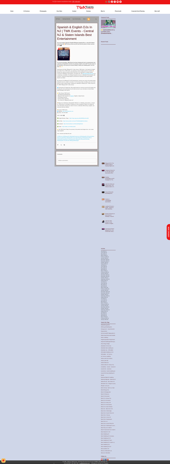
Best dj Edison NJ (105, 448)
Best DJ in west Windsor (106, 406)
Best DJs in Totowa (105, 415)
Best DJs (103, 408)
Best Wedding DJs (105, 444)
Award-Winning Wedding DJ (107, 373)
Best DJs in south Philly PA (107, 423)
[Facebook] (112, 2)
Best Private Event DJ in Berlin (108, 429)
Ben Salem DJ (111, 381)
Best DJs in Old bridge (106, 410)
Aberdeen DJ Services (106, 345)
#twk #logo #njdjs (105, 343)
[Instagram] (115, 2)
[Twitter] (120, 2)
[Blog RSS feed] (88, 19)
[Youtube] (118, 2)
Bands (102, 375)
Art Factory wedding (106, 356)
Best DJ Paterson (105, 394)
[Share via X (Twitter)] (61, 144)
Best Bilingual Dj (105, 389)
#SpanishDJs (104, 331)
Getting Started (66, 19)
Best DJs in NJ (109, 408)
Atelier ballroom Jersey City (107, 364)
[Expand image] (63, 54)
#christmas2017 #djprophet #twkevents (108, 333)
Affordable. (103, 354)
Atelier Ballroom (105, 362)
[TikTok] (109, 2)
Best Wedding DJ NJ (106, 438)
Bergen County (112, 383)
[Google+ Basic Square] (108, 459)
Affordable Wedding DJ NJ (107, 352)
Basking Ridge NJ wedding (107, 377)
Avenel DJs (103, 368)
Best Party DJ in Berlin (106, 427)
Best (113, 387)
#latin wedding (104, 337)
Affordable (110, 350)
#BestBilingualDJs (105, 324)
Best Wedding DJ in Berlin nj (107, 442)
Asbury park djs (104, 360)
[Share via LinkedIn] (64, 144)
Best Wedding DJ (105, 434)
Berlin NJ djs (104, 387)
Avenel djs (103, 371)
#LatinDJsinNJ (111, 329)
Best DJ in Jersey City (106, 398)
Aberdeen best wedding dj (107, 348)
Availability (103, 366)
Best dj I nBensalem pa (106, 450)
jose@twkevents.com (84, 463)
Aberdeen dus (104, 350)
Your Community (77, 19)
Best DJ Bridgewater (106, 392)
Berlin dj (110, 387)
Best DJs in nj (104, 421)
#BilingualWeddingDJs (106, 327)
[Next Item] (113, 24)
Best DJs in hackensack (106, 419)
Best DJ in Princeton (106, 400)
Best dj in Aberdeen (105, 452)
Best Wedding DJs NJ (106, 446)
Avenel (108, 366)
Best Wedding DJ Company (107, 436)
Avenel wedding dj (111, 371)
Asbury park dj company (106, 358)
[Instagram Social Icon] (104, 459)
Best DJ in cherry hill (106, 402)
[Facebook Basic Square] (106, 459)
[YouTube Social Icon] (102, 459)
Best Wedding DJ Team (106, 440)
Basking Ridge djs (105, 379)
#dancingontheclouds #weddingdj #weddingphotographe (108, 335)
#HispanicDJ (104, 329)
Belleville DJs (104, 381)
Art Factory (109, 354)
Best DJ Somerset (105, 396)
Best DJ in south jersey (106, 404)
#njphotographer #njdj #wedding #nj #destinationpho (108, 339)
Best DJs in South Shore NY (107, 413)
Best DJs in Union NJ (106, 417)
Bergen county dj (105, 385)
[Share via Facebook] (57, 144)
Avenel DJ (113, 366)
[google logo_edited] (106, 2)
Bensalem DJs (104, 383)
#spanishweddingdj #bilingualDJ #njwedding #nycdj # (108, 341)
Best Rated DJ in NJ (105, 431)
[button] (26, 11)
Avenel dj (109, 368)
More (84, 19)
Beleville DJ (113, 379)
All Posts (58, 19)
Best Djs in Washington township (108, 425)
